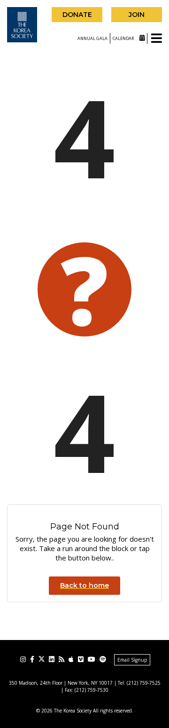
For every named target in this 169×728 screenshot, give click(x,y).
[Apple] (71, 659)
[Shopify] (103, 659)
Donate (77, 14)
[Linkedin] (51, 659)
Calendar (124, 38)
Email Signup (132, 659)
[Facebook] (32, 659)
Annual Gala (92, 38)
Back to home (84, 585)
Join (137, 14)
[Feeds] (61, 659)
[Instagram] (23, 659)
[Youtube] (91, 659)
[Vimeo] (81, 659)
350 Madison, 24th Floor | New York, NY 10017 (61, 683)
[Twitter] (41, 659)
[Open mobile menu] (156, 39)
